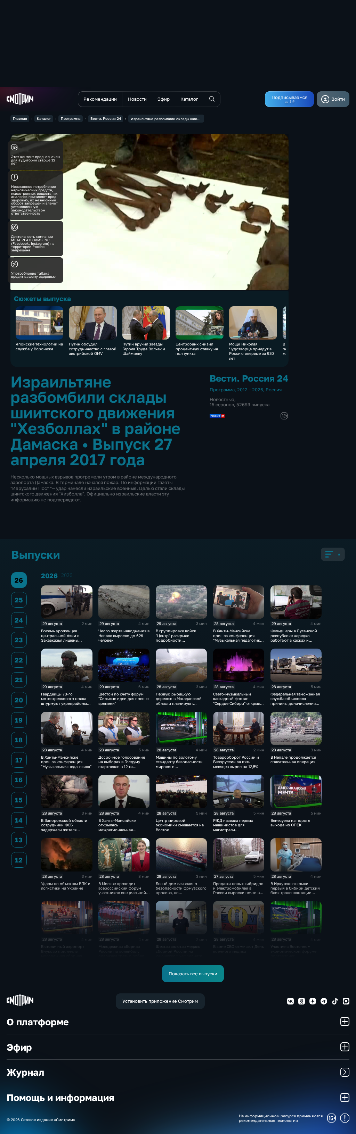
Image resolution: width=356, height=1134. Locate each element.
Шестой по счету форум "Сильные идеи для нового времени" (123, 699)
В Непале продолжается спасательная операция (293, 759)
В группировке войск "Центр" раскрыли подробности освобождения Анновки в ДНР (180, 640)
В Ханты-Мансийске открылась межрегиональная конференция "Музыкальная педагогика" (123, 829)
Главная (20, 118)
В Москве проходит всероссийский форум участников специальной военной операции (122, 890)
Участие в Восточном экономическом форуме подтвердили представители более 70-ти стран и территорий (296, 955)
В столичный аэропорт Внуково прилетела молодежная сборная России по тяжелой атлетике (62, 955)
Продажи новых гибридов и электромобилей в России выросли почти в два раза (238, 890)
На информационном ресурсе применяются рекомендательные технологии (281, 1118)
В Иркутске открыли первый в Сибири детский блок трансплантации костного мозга (295, 890)
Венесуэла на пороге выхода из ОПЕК (290, 822)
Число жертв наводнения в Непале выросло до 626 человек (123, 635)
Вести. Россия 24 (105, 118)
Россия (274, 389)
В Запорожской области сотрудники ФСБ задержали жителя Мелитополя (64, 827)
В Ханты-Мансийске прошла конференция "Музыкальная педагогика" (66, 762)
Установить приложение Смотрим (160, 1001)
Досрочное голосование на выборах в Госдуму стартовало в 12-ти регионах (121, 764)
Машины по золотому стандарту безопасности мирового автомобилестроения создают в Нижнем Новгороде (179, 769)
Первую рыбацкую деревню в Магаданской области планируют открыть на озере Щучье (179, 701)
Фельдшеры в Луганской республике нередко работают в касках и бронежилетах (293, 637)
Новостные (222, 399)
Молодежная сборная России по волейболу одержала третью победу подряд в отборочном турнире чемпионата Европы (122, 958)
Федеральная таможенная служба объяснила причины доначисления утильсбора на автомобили (295, 703)
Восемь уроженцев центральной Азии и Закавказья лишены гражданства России (60, 637)
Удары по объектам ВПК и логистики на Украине (65, 885)
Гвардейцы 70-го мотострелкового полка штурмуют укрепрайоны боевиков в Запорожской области (65, 703)
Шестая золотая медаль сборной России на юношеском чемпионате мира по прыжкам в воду (179, 953)
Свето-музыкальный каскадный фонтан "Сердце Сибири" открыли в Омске (237, 701)
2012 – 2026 (250, 389)
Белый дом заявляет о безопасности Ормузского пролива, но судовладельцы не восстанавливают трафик (181, 892)
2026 (66, 575)
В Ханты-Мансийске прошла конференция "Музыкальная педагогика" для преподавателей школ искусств (238, 640)
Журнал (25, 1072)
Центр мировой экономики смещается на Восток (180, 825)
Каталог (44, 118)
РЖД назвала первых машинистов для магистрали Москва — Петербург (233, 827)
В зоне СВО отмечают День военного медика (238, 948)
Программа (71, 118)
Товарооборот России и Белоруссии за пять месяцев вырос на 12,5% (236, 762)
